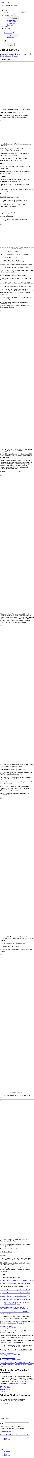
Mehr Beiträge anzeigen (19, 1383)
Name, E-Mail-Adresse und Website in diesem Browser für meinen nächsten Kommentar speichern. (17, 1427)
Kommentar (4, 1404)
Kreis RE (10, 25)
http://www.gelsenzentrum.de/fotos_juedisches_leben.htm (16, 1283)
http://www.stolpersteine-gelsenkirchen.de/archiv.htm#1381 (17, 1280)
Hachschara (10, 37)
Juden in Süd (11, 20)
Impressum (7, 1439)
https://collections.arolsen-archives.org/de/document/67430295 (10, 1358)
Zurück (12, 45)
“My (1, 1446)
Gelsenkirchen (18, 1364)
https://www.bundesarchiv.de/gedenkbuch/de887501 (15, 1296)
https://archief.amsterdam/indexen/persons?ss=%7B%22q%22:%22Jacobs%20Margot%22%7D (15, 1307)
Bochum (6, 26)
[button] (5, 10)
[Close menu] (1, 1443)
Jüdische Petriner (12, 21)
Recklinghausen (8, 15)
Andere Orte (7, 28)
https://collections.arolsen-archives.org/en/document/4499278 (10, 1354)
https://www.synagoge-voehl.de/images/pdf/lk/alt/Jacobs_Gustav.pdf (13, 1327)
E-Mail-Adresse (5, 1418)
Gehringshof (9, 1364)
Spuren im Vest (4, 2)
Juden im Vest (11, 23)
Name (2, 1415)
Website (2, 1423)
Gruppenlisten (8, 33)
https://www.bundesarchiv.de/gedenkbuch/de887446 (15, 1290)
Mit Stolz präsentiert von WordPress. (19, 1435)
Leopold (29, 1364)
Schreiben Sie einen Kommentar (9, 56)
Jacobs (24, 1364)
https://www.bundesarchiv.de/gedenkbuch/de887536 (15, 1299)
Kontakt (6, 1438)
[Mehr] (5, 41)
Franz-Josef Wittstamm (8, 54)
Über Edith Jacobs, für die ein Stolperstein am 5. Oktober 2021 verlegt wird (17, 1303)
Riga (1, 1366)
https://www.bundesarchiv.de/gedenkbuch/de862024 (15, 1293)
